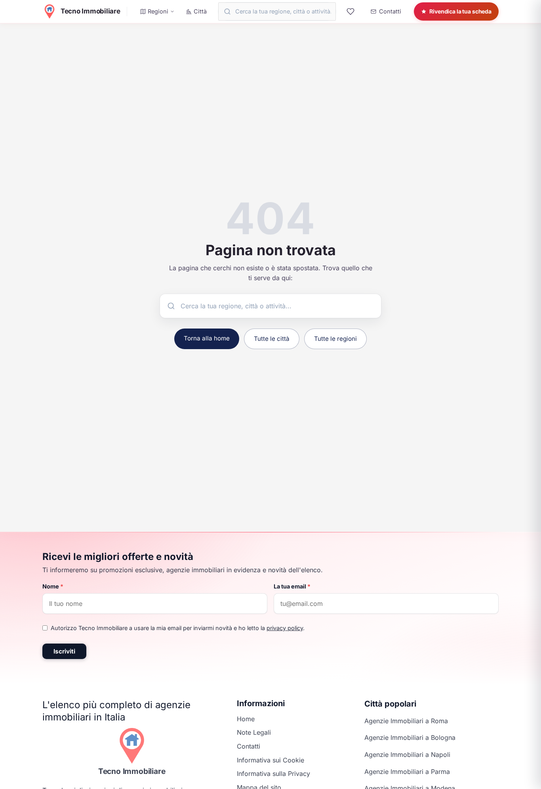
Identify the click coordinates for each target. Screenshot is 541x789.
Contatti (248, 746)
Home (246, 719)
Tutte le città (272, 338)
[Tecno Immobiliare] (132, 746)
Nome (52, 586)
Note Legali (254, 732)
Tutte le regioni (335, 338)
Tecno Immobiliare (132, 771)
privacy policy (285, 628)
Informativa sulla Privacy (273, 774)
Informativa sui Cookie (270, 760)
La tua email (292, 586)
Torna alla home (207, 338)
